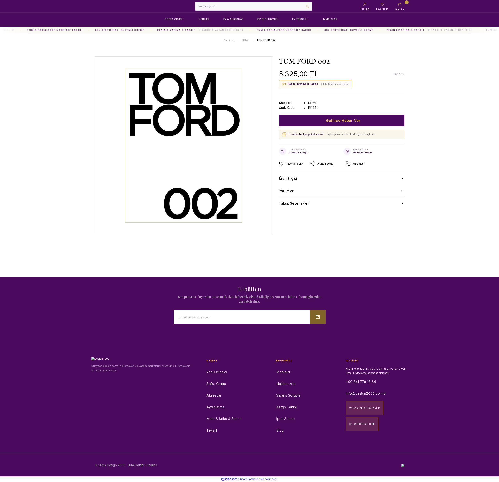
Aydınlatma (215, 407)
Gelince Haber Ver (343, 120)
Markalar (283, 372)
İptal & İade (285, 419)
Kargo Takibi (286, 407)
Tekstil (211, 430)
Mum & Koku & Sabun (224, 419)
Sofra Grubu (216, 384)
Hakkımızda (285, 384)
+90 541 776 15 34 (361, 382)
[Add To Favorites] (291, 163)
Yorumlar (286, 191)
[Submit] (318, 317)
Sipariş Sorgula (288, 395)
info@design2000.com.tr (366, 393)
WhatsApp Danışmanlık (364, 408)
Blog (280, 430)
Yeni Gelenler (216, 372)
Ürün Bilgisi (288, 178)
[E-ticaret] (249, 479)
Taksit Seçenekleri (294, 203)
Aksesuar (213, 395)
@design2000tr (364, 424)
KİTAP (312, 103)
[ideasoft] (229, 479)
